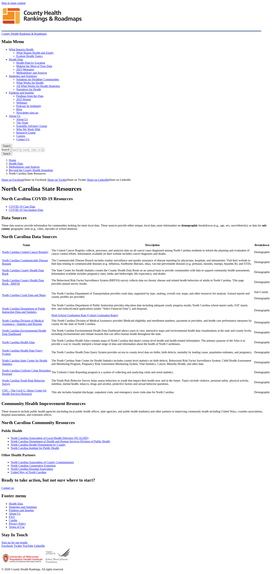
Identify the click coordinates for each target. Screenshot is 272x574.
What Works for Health (29, 82)
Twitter (18, 545)
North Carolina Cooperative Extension (33, 465)
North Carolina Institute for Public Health (35, 448)
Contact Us (22, 139)
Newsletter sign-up (27, 112)
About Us (14, 116)
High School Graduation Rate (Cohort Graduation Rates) (84, 315)
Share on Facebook (12, 179)
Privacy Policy (17, 523)
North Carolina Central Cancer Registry (25, 252)
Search (7, 146)
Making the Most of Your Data (34, 66)
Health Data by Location (30, 62)
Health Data (16, 59)
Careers (20, 136)
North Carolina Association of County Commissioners (42, 462)
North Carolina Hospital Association (32, 468)
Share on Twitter (57, 179)
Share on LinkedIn (98, 179)
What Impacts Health (21, 49)
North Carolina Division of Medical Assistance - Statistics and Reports (23, 322)
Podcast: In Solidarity (28, 106)
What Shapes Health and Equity (35, 52)
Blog (19, 109)
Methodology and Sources (31, 72)
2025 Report (23, 99)
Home (12, 160)
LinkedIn (39, 545)
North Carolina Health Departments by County (38, 444)
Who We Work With (28, 129)
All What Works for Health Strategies (38, 86)
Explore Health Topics (29, 56)
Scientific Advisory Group (31, 126)
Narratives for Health (28, 89)
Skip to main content (13, 3)
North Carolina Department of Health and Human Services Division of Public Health (60, 441)
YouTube (28, 545)
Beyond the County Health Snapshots (31, 170)
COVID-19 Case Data (22, 206)
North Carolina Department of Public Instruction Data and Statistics (23, 310)
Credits (13, 520)
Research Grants (26, 132)
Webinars (21, 102)
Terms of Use (17, 527)
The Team (22, 122)
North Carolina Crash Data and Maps (24, 295)
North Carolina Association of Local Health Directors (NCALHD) (49, 438)
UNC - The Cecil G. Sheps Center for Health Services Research (24, 392)
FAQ (12, 517)
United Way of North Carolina (28, 472)
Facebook (7, 545)
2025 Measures (25, 69)
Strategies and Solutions (23, 76)
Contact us (7, 488)
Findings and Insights (21, 92)
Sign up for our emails (14, 542)
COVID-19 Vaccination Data (26, 209)
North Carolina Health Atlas (18, 342)
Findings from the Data (29, 96)
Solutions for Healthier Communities (37, 79)
